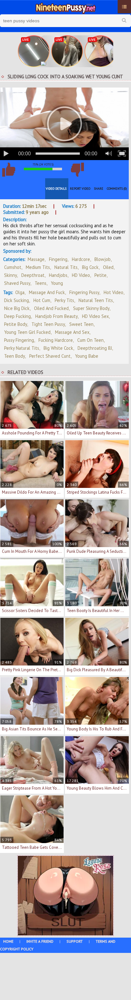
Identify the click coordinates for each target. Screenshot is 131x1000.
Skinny (10, 275)
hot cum (41, 300)
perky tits (64, 300)
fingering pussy (84, 292)
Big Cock (90, 267)
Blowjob (102, 259)
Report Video (80, 189)
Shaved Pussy (17, 283)
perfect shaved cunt (50, 356)
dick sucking (16, 300)
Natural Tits (66, 267)
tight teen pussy (48, 324)
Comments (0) (117, 189)
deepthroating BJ (95, 348)
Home (8, 941)
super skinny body (91, 308)
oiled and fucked (51, 308)
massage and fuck (47, 292)
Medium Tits (38, 267)
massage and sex (72, 332)
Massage (36, 259)
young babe (86, 356)
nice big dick (17, 308)
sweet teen (81, 324)
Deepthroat (33, 275)
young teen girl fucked (27, 332)
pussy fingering (19, 340)
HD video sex (95, 316)
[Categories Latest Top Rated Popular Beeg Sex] (124, 6)
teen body (14, 356)
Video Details (56, 189)
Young (57, 283)
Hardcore (81, 259)
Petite (100, 275)
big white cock (58, 348)
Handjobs (58, 275)
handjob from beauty (56, 316)
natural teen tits (96, 300)
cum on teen (90, 340)
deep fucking (17, 316)
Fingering (58, 259)
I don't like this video (77, 169)
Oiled (108, 267)
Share (98, 189)
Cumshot (12, 267)
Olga (19, 292)
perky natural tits (21, 348)
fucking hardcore (55, 340)
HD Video (81, 275)
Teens (40, 283)
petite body (15, 324)
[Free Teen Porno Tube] (65, 7)
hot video (113, 292)
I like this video (8, 169)
